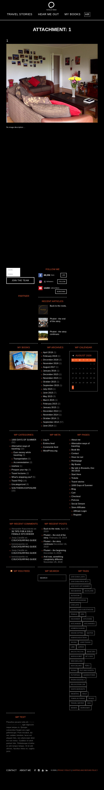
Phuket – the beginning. (55, 550)
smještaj (75, 694)
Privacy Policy (64, 770)
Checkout (76, 496)
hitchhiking (89, 624)
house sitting (77, 633)
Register (77, 515)
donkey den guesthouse (82, 609)
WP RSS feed (22, 571)
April (48, 352)
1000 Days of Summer (82, 485)
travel (91, 698)
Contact (75, 453)
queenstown (89, 675)
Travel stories (19, 14)
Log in (46, 440)
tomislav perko (78, 698)
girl (82, 614)
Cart (73, 493)
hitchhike (87, 619)
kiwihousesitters (79, 638)
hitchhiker (76, 624)
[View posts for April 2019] (73, 355)
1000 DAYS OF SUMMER (24, 440)
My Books (73, 14)
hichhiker (75, 619)
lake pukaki (85, 642)
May (48, 396)
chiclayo (75, 605)
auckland (89, 591)
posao (74, 670)
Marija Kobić (76, 656)
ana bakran (76, 591)
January (49, 371)
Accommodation (21, 462)
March (48, 400)
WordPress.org (50, 451)
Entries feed (49, 443)
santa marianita (78, 689)
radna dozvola (78, 680)
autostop (75, 595)
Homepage (76, 461)
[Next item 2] (75, 83)
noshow (15, 466)
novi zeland (76, 666)
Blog (73, 489)
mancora (91, 652)
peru (87, 666)
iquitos (90, 633)
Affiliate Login (80, 511)
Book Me (75, 450)
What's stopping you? (22, 477)
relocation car (78, 684)
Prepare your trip (20, 470)
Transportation (20, 459)
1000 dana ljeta (78, 577)
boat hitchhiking (78, 600)
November (50, 363)
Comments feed (50, 447)
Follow (62, 281)
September (51, 385)
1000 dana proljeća (80, 581)
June (48, 393)
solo (84, 694)
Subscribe (61, 291)
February (50, 356)
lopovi (81, 647)
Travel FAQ (17, 481)
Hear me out (48, 14)
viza (89, 703)
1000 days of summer (80, 586)
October (49, 382)
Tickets (74, 478)
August (49, 367)
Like (63, 275)
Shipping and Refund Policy (85, 770)
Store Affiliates (78, 507)
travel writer (77, 703)
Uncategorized (19, 484)
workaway (85, 708)
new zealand (77, 661)
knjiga (74, 642)
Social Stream (78, 504)
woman (74, 708)
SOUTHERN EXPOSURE (24, 488)
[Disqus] (52, 167)
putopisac (75, 675)
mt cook (89, 656)
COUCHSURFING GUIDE (24, 540)
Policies (75, 500)
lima (73, 647)
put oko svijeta (87, 670)
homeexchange (78, 628)
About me (76, 440)
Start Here (76, 474)
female (74, 614)
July (48, 389)
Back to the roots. (58, 306)
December (50, 360)
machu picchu (77, 652)
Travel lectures (19, 473)
